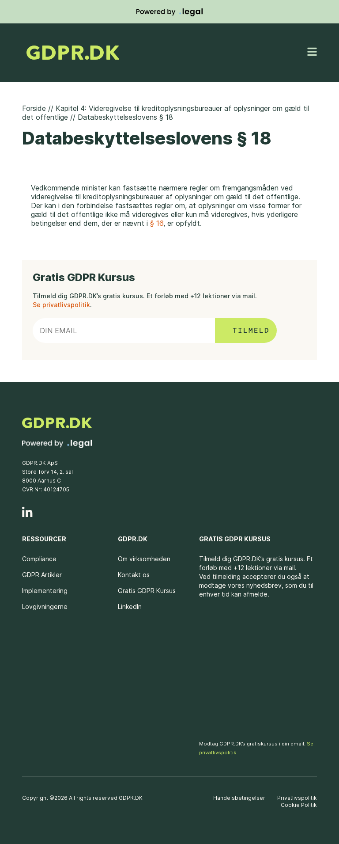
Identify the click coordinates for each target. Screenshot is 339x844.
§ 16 (156, 223)
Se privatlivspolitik (61, 304)
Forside (34, 108)
